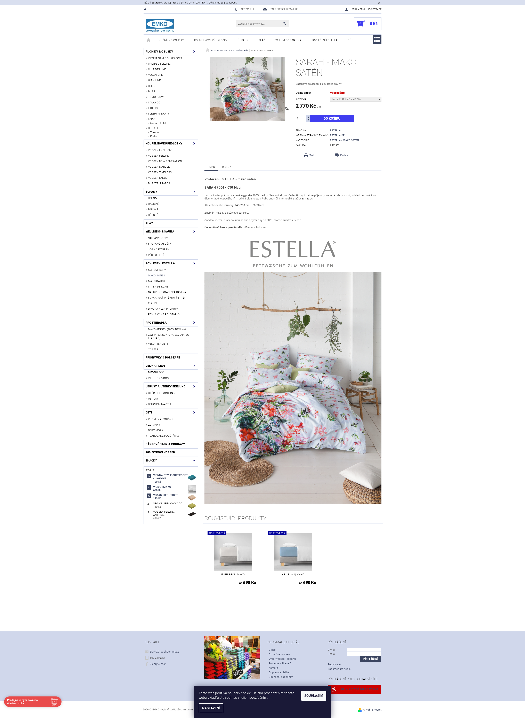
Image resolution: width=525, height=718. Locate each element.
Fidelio (153, 108)
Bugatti (153, 127)
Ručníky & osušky (171, 40)
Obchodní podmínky (281, 676)
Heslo (331, 653)
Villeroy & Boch (159, 378)
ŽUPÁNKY (154, 424)
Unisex (153, 198)
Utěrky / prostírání (162, 393)
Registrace (374, 9)
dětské (153, 214)
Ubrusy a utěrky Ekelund (165, 386)
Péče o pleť (156, 255)
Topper (153, 349)
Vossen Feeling (159, 155)
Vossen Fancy (158, 177)
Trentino (155, 132)
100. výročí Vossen (160, 452)
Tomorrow (156, 96)
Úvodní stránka (149, 40)
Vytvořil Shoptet (371, 709)
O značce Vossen (279, 654)
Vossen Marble (159, 166)
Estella (335, 130)
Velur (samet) (158, 343)
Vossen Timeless (160, 172)
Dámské (153, 203)
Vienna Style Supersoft (165, 58)
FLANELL (153, 303)
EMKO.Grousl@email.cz (164, 651)
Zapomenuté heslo (339, 668)
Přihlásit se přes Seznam (359, 689)
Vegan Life (155, 74)
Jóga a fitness (158, 249)
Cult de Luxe (157, 69)
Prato (153, 136)
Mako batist (156, 281)
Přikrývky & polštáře (163, 357)
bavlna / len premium (163, 308)
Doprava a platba (279, 672)
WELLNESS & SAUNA (288, 40)
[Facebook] (146, 9)
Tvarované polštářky (163, 435)
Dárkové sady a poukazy (165, 444)
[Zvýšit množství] (308, 117)
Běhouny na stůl (160, 404)
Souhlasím (313, 696)
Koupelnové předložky (210, 40)
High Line (154, 80)
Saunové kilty (158, 238)
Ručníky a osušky (160, 419)
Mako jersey (157, 269)
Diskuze (227, 167)
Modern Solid (158, 123)
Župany (243, 40)
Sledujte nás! (158, 663)
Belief (152, 85)
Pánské (153, 209)
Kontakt (273, 667)
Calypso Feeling (159, 63)
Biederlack (156, 372)
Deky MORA (155, 430)
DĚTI (350, 40)
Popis (211, 167)
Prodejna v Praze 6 (280, 663)
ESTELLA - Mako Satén (344, 140)
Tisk (312, 155)
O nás (272, 649)
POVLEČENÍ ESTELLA (324, 40)
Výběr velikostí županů (282, 658)
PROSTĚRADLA (156, 322)
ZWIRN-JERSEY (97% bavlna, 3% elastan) (168, 336)
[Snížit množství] (308, 120)
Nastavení (211, 708)
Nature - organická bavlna (167, 292)
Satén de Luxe (158, 286)
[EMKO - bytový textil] (160, 26)
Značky (151, 460)
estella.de (337, 135)
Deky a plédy (156, 365)
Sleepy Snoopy (158, 113)
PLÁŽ (261, 40)
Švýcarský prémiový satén (167, 297)
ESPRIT (152, 119)
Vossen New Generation (165, 161)
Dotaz (344, 155)
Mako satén (156, 275)
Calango (154, 102)
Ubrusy (153, 398)
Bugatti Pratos (159, 183)
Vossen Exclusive (160, 150)
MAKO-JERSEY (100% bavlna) (167, 329)
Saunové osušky (160, 243)
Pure (151, 91)
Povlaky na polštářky (164, 314)
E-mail (332, 649)
